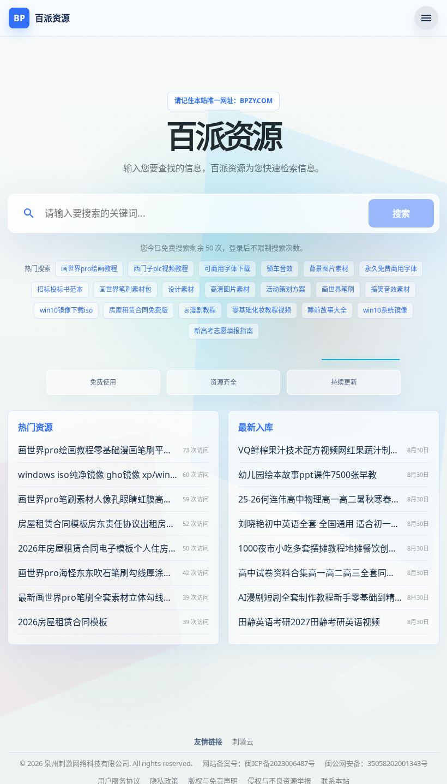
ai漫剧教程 (200, 310)
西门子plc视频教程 (161, 268)
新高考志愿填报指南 (223, 331)
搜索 (401, 213)
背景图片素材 (328, 268)
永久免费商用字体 (391, 268)
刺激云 (242, 741)
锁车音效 (280, 268)
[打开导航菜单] (426, 18)
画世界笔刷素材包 (125, 289)
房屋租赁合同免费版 (138, 310)
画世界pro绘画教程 (89, 268)
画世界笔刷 (338, 289)
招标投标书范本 (60, 289)
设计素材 (181, 289)
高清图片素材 (230, 289)
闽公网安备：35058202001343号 (376, 763)
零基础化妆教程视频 (261, 310)
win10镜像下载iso (66, 310)
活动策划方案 (285, 289)
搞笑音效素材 (390, 289)
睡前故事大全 (327, 310)
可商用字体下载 (227, 268)
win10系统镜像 (385, 310)
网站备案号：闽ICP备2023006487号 (258, 763)
